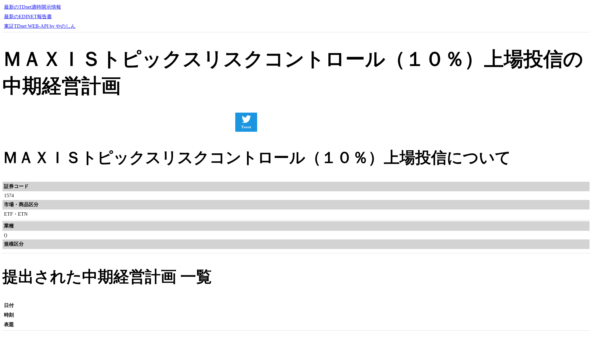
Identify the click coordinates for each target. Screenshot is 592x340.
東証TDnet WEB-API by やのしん (40, 26)
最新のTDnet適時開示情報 (32, 7)
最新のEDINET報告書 (28, 16)
